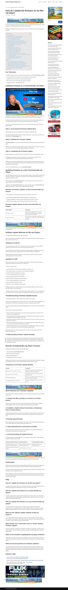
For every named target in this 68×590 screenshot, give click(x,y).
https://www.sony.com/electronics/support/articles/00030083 (17, 558)
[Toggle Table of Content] (30, 34)
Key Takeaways (11, 35)
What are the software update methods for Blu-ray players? (17, 64)
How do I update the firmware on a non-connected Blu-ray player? (18, 63)
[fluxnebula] (25, 580)
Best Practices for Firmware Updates (12, 52)
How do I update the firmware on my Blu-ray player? (16, 61)
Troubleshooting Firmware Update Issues (13, 47)
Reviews (49, 1)
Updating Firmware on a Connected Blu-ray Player (15, 36)
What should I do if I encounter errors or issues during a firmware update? (19, 65)
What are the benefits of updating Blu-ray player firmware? (17, 66)
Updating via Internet (11, 45)
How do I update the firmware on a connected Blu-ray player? (17, 62)
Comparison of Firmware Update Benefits (14, 51)
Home (40, 1)
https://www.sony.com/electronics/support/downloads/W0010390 (32, 560)
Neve (7, 588)
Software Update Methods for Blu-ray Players (14, 44)
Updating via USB (11, 46)
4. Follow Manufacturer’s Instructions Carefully (15, 56)
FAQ (53, 1)
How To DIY (44, 1)
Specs (56, 1)
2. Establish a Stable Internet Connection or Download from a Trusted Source (20, 54)
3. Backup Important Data (12, 55)
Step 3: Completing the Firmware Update (14, 39)
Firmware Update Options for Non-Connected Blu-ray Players (17, 43)
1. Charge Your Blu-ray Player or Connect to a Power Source (17, 53)
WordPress (14, 588)
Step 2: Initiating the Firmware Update (14, 38)
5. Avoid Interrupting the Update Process (14, 57)
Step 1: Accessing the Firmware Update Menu (15, 37)
